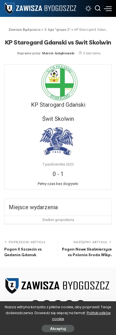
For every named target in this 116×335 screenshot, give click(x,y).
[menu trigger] (108, 8)
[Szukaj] (97, 8)
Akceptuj (58, 328)
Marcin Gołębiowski (58, 53)
